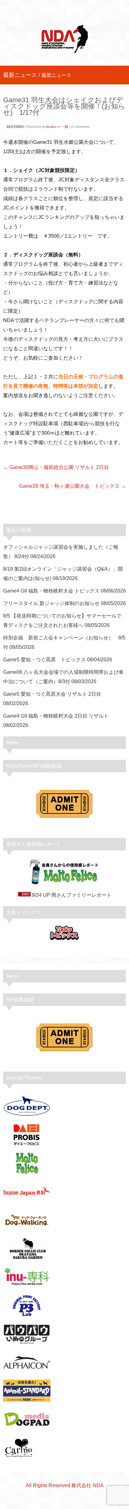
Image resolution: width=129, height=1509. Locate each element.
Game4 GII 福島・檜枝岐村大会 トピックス (51, 590)
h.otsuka (49, 127)
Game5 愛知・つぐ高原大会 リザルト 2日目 (52, 694)
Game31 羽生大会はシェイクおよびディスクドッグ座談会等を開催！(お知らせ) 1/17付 (64, 106)
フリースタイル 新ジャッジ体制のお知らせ (51, 603)
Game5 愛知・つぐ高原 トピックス (44, 659)
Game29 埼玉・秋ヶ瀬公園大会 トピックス (69, 486)
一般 (64, 127)
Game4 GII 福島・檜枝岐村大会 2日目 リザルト (56, 716)
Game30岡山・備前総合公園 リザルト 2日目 (59, 467)
